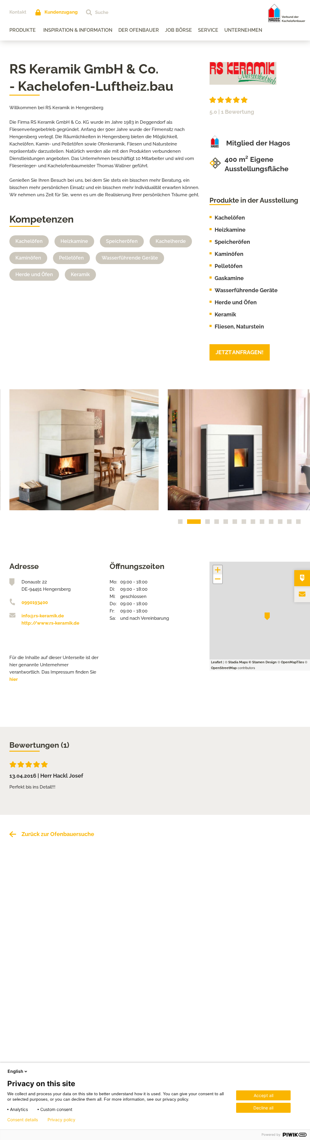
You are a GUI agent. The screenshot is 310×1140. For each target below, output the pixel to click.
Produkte (22, 30)
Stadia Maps (238, 662)
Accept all (263, 1095)
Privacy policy (61, 1119)
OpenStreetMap (224, 668)
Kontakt (17, 12)
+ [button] (217, 570)
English (15, 1071)
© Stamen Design (263, 662)
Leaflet (216, 662)
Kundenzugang (61, 12)
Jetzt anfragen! (240, 352)
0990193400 (34, 602)
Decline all (263, 1107)
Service (208, 30)
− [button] (218, 579)
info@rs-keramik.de (42, 616)
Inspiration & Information (77, 30)
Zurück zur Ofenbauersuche (57, 834)
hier (13, 679)
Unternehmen (243, 30)
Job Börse (178, 30)
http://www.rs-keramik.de (50, 623)
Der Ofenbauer (138, 30)
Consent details (22, 1119)
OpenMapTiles (292, 662)
